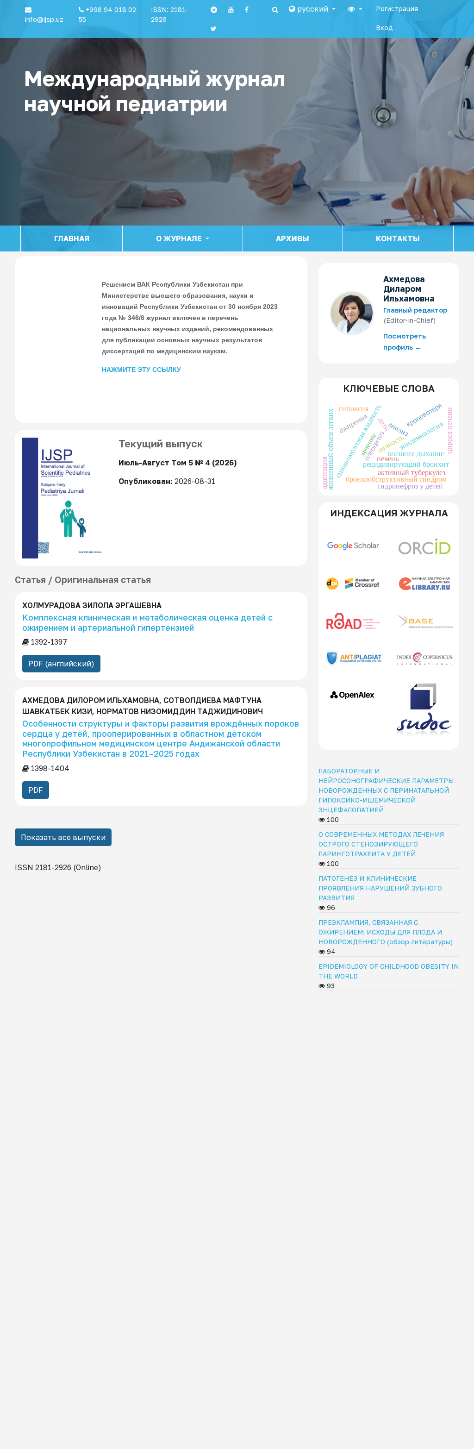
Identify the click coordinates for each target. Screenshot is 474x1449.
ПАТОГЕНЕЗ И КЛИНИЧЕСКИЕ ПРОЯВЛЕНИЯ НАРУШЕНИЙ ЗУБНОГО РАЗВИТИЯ (380, 888)
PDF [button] (35, 790)
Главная (71, 238)
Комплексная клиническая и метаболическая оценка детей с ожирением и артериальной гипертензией (147, 622)
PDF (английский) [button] (61, 663)
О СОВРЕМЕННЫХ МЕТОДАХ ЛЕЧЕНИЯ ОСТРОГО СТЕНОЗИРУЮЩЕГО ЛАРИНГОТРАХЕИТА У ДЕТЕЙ (381, 844)
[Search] (275, 9)
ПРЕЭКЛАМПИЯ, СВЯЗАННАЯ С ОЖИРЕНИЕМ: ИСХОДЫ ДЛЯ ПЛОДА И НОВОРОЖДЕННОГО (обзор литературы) (385, 932)
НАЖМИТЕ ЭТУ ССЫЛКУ (141, 369)
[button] (312, 9)
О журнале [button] (180, 238)
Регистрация (397, 9)
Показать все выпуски (63, 837)
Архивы (292, 238)
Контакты (398, 238)
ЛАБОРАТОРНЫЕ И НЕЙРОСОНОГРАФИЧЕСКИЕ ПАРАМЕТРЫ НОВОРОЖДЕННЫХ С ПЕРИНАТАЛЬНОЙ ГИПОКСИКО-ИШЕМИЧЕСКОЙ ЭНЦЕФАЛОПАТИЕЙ (386, 790)
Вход (384, 27)
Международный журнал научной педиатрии (154, 91)
